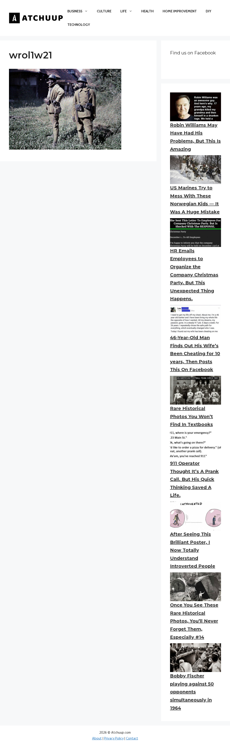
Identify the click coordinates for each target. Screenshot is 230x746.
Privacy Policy (114, 738)
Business (74, 11)
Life (123, 11)
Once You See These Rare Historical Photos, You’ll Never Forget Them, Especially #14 (194, 621)
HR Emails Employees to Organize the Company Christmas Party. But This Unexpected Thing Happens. (194, 275)
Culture (104, 11)
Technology (78, 25)
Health (147, 11)
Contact (132, 738)
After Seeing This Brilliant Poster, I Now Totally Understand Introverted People (192, 550)
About (97, 738)
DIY (208, 11)
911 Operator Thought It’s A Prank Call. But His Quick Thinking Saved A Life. (194, 479)
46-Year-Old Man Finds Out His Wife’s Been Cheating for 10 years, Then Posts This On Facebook (195, 353)
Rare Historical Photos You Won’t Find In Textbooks (191, 416)
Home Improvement (180, 11)
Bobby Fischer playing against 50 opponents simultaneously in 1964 (192, 691)
